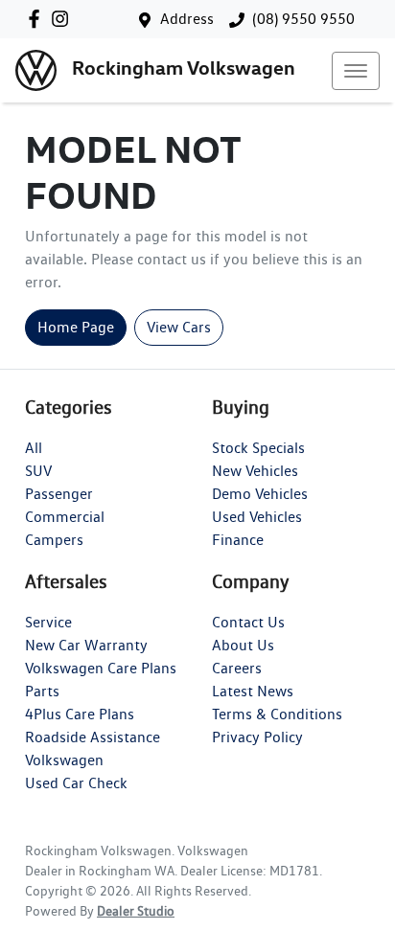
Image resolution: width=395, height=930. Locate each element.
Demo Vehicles (260, 494)
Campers (54, 540)
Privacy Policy (257, 737)
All (33, 448)
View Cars (179, 327)
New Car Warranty (86, 645)
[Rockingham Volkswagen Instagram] (64, 19)
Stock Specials (258, 448)
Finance (238, 540)
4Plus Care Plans (79, 714)
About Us (243, 645)
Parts (42, 691)
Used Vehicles (257, 517)
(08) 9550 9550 (303, 19)
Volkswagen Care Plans (100, 668)
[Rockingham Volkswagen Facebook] (38, 19)
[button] (356, 71)
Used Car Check (76, 783)
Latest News (252, 691)
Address (187, 19)
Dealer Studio (135, 911)
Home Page (75, 327)
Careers (237, 668)
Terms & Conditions (277, 714)
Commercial (65, 517)
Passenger (59, 494)
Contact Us (248, 622)
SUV (38, 471)
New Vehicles (255, 471)
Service (48, 622)
